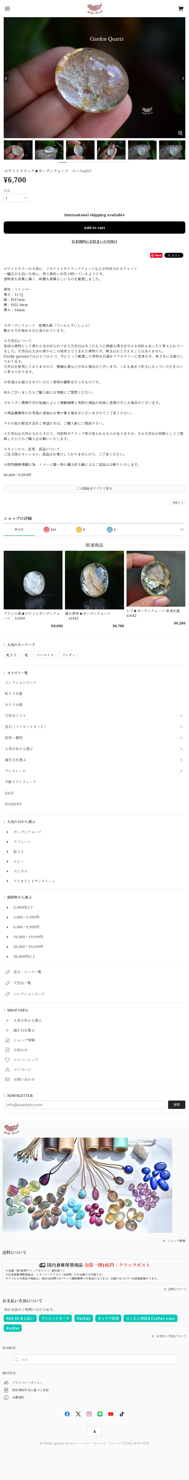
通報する (178, 502)
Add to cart (94, 227)
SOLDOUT (13, 804)
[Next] (182, 78)
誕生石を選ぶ (15, 760)
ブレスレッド (15, 771)
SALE (9, 793)
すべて (19, 529)
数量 (7, 190)
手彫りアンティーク (20, 782)
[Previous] (6, 78)
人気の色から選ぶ (19, 749)
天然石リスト (15, 716)
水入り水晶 (14, 705)
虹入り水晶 (14, 694)
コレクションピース (20, 683)
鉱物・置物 (14, 738)
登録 (176, 1104)
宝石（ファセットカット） (26, 727)
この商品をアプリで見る (94, 488)
